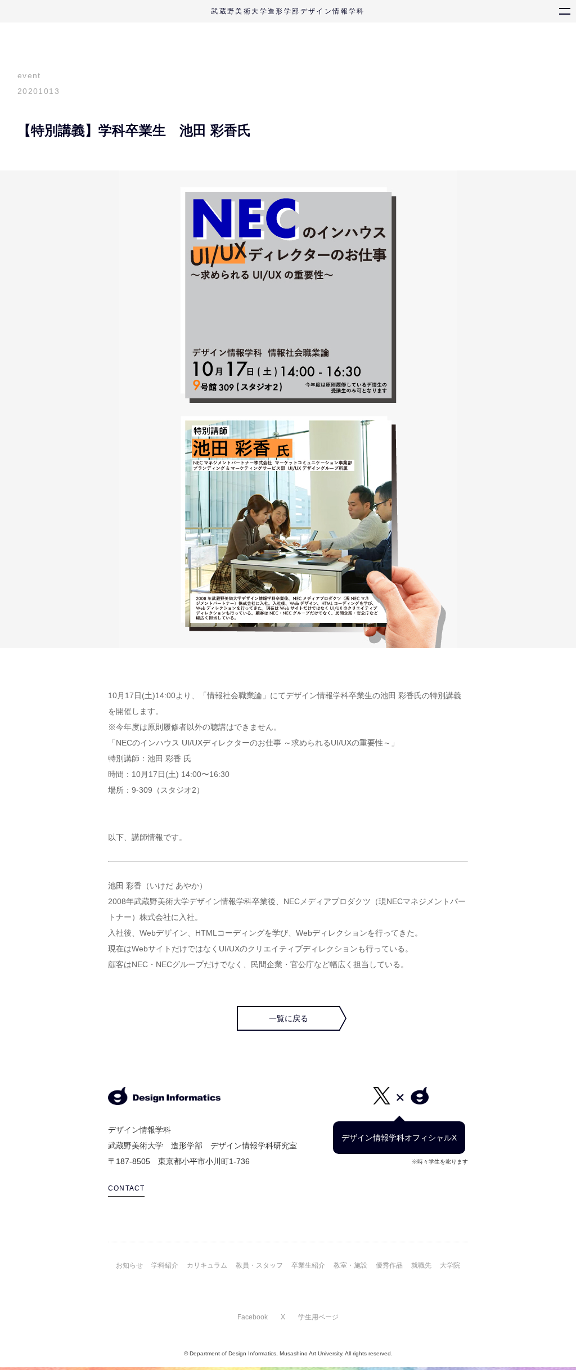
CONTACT (126, 1188)
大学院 (450, 1265)
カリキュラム (207, 1265)
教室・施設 (350, 1265)
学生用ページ (318, 1317)
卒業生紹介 (308, 1265)
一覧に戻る (288, 1018)
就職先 (421, 1265)
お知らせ (129, 1265)
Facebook (252, 1317)
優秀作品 (389, 1265)
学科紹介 (164, 1265)
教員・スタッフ (259, 1265)
